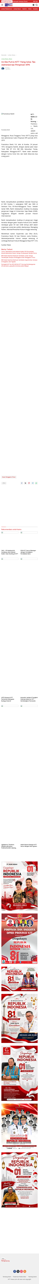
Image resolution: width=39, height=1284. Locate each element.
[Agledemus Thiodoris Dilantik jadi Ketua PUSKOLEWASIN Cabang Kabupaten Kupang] (9, 774)
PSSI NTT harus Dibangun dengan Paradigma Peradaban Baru (28, 552)
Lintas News (4, 59)
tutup (3, 1258)
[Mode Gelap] (34, 4)
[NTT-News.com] (8, 4)
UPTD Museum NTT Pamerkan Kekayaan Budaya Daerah (7, 699)
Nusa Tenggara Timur (9, 477)
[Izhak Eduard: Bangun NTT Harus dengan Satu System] (29, 774)
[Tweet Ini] (25, 483)
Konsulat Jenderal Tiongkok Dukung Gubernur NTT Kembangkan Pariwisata (29, 699)
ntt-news (7, 68)
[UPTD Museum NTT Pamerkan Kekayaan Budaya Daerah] (9, 627)
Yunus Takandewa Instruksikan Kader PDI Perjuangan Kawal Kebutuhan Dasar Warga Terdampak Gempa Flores (19, 252)
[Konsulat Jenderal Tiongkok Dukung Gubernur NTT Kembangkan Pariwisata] (29, 627)
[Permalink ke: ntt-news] (2, 68)
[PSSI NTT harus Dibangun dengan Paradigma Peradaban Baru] (29, 540)
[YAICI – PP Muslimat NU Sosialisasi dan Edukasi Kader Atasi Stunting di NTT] (9, 540)
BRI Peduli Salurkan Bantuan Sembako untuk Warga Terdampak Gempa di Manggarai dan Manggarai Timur (18, 256)
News (10, 59)
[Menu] (2, 4)
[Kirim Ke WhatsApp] (36, 483)
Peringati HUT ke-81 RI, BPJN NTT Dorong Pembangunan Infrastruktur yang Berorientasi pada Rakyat (18, 265)
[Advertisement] (19, 32)
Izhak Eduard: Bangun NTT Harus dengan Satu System (29, 845)
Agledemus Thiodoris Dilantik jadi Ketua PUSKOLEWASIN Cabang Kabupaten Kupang (8, 846)
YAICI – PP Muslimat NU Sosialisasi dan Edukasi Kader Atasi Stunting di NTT (9, 552)
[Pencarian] (37, 4)
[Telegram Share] (32, 483)
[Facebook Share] (21, 483)
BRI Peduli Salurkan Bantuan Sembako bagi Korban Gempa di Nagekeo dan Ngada (19, 260)
